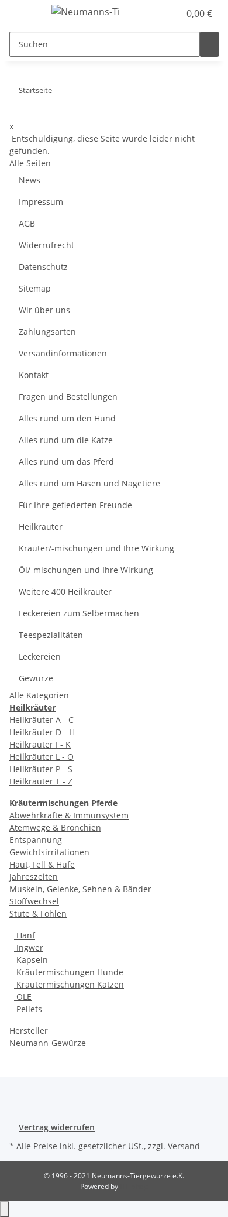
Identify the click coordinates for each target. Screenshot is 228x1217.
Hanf (24, 935)
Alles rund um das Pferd (66, 461)
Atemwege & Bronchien (55, 827)
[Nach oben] (4, 1209)
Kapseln (31, 959)
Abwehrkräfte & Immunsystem (69, 815)
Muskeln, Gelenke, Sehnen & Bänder (80, 888)
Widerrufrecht (46, 245)
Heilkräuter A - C (41, 719)
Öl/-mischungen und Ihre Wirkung (86, 569)
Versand (184, 1145)
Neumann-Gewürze (47, 1042)
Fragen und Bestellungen (68, 396)
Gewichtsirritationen (49, 852)
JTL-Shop (134, 1186)
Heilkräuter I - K (40, 744)
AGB (27, 223)
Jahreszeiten (33, 876)
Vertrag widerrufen (57, 1127)
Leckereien (40, 656)
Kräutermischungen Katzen (69, 984)
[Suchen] (209, 44)
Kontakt (34, 374)
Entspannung (35, 839)
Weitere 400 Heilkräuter (65, 591)
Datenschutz (43, 266)
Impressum (41, 201)
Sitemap (35, 288)
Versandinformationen (63, 353)
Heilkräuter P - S (40, 768)
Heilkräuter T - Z (40, 781)
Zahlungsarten (47, 331)
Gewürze (36, 678)
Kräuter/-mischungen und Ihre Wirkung (96, 548)
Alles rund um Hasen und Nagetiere (89, 483)
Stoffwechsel (34, 901)
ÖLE (23, 996)
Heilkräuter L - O (41, 756)
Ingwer (28, 947)
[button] (157, 13)
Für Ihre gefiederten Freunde (75, 504)
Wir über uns (44, 310)
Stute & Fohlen (38, 913)
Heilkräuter (41, 526)
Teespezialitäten (51, 634)
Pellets (28, 1008)
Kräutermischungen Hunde (68, 972)
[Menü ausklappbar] (24, 13)
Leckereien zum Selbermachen (79, 613)
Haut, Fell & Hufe (42, 864)
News (29, 180)
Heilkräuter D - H (42, 732)
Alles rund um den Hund (67, 418)
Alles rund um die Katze (66, 439)
